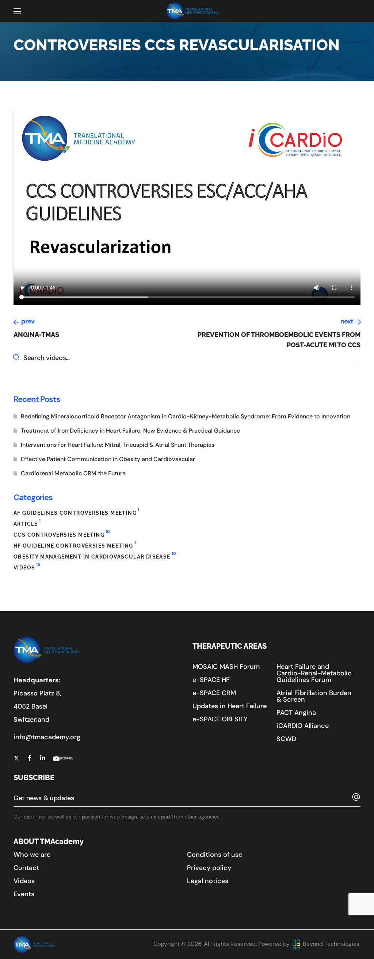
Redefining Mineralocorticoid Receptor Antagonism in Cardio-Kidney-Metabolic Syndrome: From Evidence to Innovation (185, 416)
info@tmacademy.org (47, 737)
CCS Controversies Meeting (62, 534)
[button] (226, 666)
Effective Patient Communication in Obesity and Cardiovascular (108, 459)
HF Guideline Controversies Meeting (75, 545)
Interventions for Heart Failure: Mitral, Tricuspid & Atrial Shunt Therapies (117, 445)
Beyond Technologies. (330, 944)
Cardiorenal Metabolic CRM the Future (73, 473)
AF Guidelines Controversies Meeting (76, 512)
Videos (27, 567)
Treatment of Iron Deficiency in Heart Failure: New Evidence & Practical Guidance (130, 430)
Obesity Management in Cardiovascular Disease (95, 556)
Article (27, 523)
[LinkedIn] (43, 758)
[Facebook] (30, 758)
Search (18, 357)
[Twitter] (16, 758)
